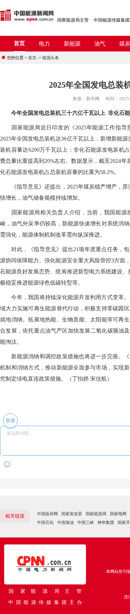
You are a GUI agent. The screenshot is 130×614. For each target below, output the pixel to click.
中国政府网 (47, 513)
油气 (99, 44)
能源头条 (50, 57)
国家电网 (118, 513)
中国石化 (45, 522)
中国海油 (65, 522)
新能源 (72, 44)
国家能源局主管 (73, 20)
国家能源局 (96, 513)
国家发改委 (71, 513)
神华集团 (105, 522)
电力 (44, 44)
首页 (19, 43)
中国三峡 (85, 522)
